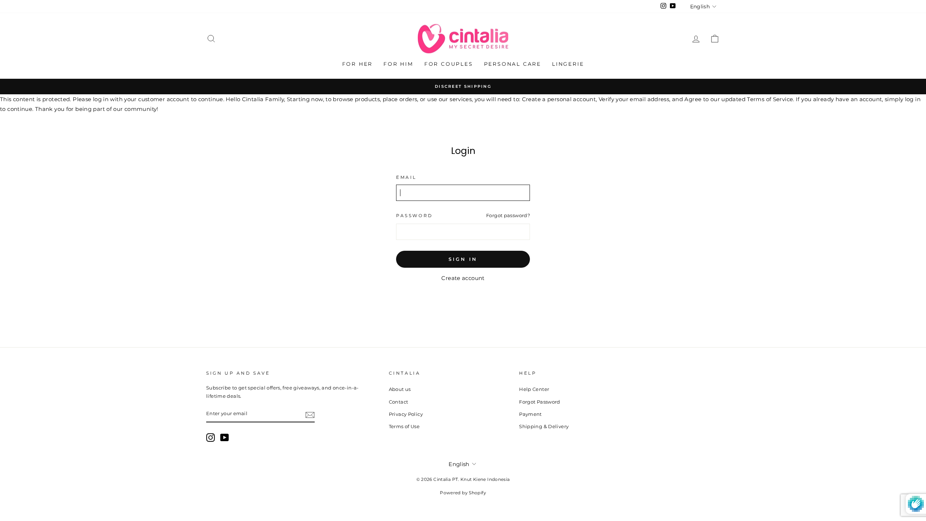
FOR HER (357, 64)
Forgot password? (508, 215)
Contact (398, 402)
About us (400, 389)
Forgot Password (539, 402)
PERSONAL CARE (512, 64)
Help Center (534, 389)
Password (414, 215)
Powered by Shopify (463, 492)
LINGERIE (568, 64)
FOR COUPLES (448, 64)
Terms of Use (404, 426)
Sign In (463, 259)
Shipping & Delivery (544, 426)
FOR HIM (398, 64)
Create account (462, 278)
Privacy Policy (406, 414)
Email (406, 177)
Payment (530, 414)
